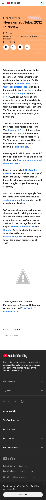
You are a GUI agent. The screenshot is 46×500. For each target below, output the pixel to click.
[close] (44, 483)
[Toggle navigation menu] (2, 2)
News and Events (12, 18)
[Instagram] (15, 401)
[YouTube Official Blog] (13, 3)
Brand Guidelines (9, 471)
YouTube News (11, 336)
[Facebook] (22, 401)
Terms (32, 471)
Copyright (23, 466)
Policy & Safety (9, 466)
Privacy (23, 471)
